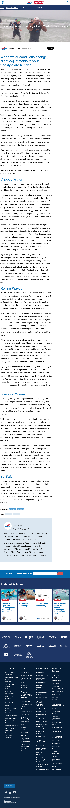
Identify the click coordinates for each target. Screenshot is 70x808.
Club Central (40, 672)
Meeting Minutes (57, 732)
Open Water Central (26, 711)
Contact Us (7, 801)
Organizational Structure (9, 685)
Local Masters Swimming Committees (9, 698)
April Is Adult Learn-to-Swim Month (42, 749)
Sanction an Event (26, 709)
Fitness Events (25, 714)
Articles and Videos (12, 8)
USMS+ (23, 682)
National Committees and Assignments (11, 692)
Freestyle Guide (56, 678)
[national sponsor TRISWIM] (17, 655)
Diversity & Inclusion (11, 708)
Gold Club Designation (39, 686)
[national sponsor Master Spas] (6, 646)
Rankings (23, 724)
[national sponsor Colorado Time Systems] (40, 637)
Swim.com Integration (58, 689)
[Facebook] (6, 792)
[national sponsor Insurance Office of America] (64, 637)
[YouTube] (14, 792)
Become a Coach (41, 712)
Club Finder (55, 675)
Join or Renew (25, 672)
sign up (60, 574)
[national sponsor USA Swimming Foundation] (29, 655)
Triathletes (55, 700)
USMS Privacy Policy (10, 802)
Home (2, 8)
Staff (6, 689)
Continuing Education (42, 729)
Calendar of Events (26, 701)
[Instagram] (10, 792)
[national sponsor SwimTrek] (64, 646)
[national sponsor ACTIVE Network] (6, 637)
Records (23, 727)
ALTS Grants (40, 757)
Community (8, 733)
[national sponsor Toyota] (6, 655)
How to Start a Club (42, 675)
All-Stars (23, 735)
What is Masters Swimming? (10, 673)
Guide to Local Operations (56, 760)
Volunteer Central (57, 741)
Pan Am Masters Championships (25, 745)
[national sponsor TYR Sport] (29, 646)
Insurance (39, 690)
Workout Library (56, 681)
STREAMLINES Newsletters (9, 729)
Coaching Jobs (40, 736)
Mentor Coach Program (40, 732)
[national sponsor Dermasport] (17, 637)
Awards (54, 766)
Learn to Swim (56, 697)
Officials (54, 756)
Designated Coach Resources (41, 725)
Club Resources (41, 682)
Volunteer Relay (56, 746)
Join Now (10, 785)
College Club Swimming (9, 712)
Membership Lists (41, 697)
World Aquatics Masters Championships (25, 740)
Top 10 (23, 730)
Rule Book (55, 709)
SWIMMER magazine (11, 725)
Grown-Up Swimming (11, 715)
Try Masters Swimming (8, 736)
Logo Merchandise (10, 718)
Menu (3, 3)
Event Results (25, 721)
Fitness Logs (55, 686)
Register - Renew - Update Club (41, 679)
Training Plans (56, 683)
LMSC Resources (57, 763)
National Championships (25, 718)
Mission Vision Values (11, 677)
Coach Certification (41, 719)
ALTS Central (40, 745)
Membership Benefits (27, 675)
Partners (7, 705)
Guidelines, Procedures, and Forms (57, 718)
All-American (24, 732)
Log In (67, 4)
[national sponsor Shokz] (29, 637)
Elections (54, 749)
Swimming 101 (56, 694)
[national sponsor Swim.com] (40, 646)
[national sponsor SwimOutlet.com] (52, 646)
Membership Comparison (24, 686)
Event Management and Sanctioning (57, 723)
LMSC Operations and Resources (57, 728)
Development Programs (9, 681)
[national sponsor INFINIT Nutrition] (52, 637)
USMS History (9, 703)
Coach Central (40, 709)
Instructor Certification (42, 769)
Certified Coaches (41, 722)
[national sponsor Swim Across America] (17, 646)
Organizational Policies (56, 712)
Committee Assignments (55, 752)
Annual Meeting (56, 743)
